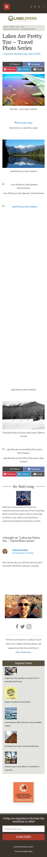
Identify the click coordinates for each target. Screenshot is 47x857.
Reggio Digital (27, 851)
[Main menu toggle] (7, 7)
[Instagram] (39, 7)
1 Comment (7, 54)
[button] (43, 7)
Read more (26, 652)
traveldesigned (20, 550)
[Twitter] (31, 7)
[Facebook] (35, 7)
